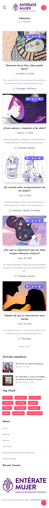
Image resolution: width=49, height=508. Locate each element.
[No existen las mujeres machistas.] (8, 367)
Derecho (7, 398)
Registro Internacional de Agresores (19, 452)
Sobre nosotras (9, 458)
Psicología (20, 89)
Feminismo (22, 148)
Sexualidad (18, 413)
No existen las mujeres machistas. (30, 364)
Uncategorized (34, 413)
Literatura (34, 398)
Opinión (31, 148)
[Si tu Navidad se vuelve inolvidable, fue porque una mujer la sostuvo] (8, 380)
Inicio (5, 428)
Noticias (21, 403)
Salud (6, 413)
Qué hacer (31, 89)
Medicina (8, 403)
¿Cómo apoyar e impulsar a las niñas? (24, 128)
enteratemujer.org (38, 500)
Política (7, 408)
